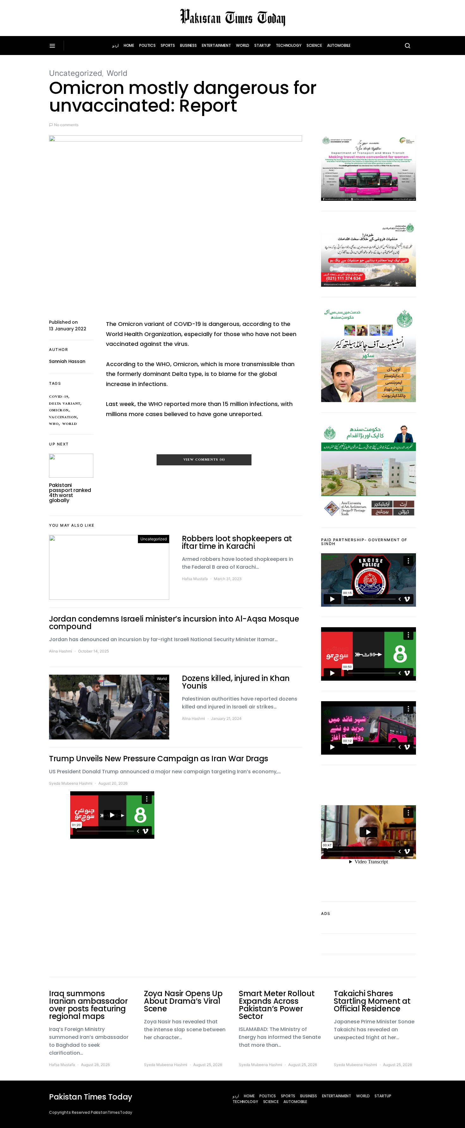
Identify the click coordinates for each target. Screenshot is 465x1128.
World (242, 45)
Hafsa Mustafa (195, 578)
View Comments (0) (204, 460)
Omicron (59, 410)
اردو (115, 45)
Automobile (339, 45)
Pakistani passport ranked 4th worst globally (70, 492)
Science (314, 45)
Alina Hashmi (60, 651)
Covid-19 (58, 397)
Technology (288, 45)
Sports (168, 45)
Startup (262, 45)
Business (188, 45)
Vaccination (63, 417)
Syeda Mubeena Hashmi (70, 783)
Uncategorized (75, 73)
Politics (147, 45)
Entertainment (216, 45)
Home (129, 45)
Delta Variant (64, 404)
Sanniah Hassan (67, 361)
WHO (54, 424)
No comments (66, 124)
